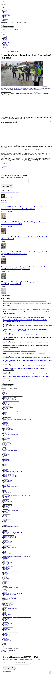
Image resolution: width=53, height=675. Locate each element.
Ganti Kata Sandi (7, 406)
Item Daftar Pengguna (8, 407)
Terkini (4, 445)
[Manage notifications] (50, 672)
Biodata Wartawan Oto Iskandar (10, 397)
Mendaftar (5, 422)
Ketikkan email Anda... (6, 181)
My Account (6, 423)
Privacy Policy (6, 15)
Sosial (4, 16)
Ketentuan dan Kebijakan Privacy (10, 411)
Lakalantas (8, 192)
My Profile (5, 424)
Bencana (5, 12)
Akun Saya (5, 393)
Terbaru (5, 444)
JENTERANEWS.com (6, 92)
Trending (5, 10)
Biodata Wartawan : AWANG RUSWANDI (12, 396)
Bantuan (5, 394)
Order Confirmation (7, 425)
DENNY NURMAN (8, 404)
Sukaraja (17, 192)
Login (4, 414)
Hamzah (2, 200)
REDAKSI (5, 19)
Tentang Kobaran (7, 443)
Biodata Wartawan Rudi (8, 398)
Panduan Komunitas (7, 428)
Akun (4, 392)
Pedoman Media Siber (8, 429)
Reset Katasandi (6, 437)
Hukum (5, 17)
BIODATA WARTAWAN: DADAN (11, 401)
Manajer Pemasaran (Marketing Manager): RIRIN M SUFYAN (17, 419)
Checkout (5, 402)
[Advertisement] (26, 106)
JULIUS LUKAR (7, 408)
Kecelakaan (3, 192)
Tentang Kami (6, 9)
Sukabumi (13, 192)
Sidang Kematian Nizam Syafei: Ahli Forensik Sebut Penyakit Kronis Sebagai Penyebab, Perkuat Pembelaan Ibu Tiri (25, 330)
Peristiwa (5, 11)
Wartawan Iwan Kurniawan (12, 434)
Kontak (5, 412)
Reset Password (6, 438)
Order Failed (6, 427)
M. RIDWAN (6, 418)
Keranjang (5, 409)
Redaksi (5, 435)
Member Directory (7, 420)
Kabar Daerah (6, 14)
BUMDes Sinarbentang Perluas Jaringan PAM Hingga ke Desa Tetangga (24, 353)
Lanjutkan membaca (7, 671)
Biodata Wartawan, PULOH (9, 399)
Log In (4, 20)
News (4, 7)
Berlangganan (6, 186)
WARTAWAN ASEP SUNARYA (10, 450)
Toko (4, 448)
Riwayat (5, 439)
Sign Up (5, 440)
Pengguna (5, 430)
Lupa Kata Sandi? (7, 417)
